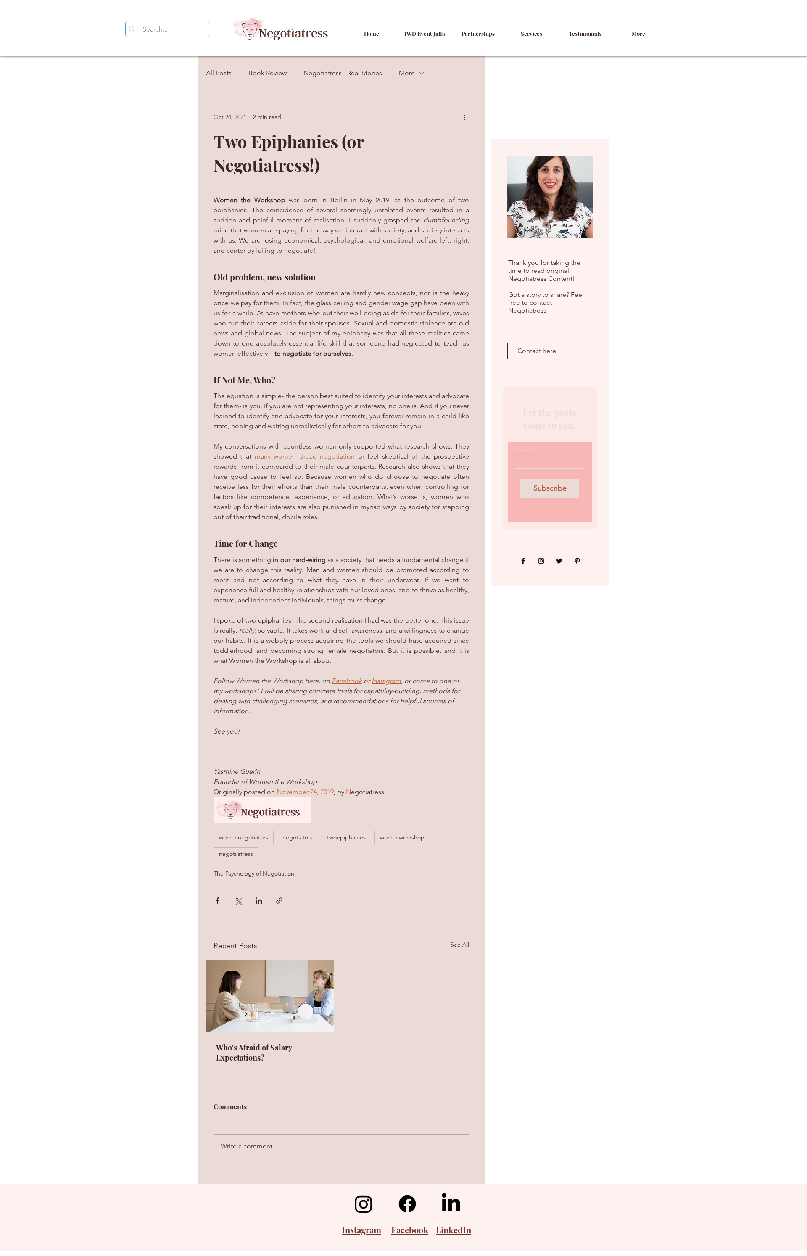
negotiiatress (236, 854)
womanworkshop (402, 837)
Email (522, 449)
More (407, 73)
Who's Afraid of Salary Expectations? (254, 1052)
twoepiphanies (346, 837)
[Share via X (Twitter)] (238, 901)
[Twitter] (559, 561)
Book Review (267, 73)
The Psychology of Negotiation (254, 873)
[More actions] (464, 117)
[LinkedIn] (451, 1204)
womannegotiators (243, 837)
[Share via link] (279, 901)
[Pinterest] (577, 561)
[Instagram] (541, 561)
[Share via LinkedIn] (259, 901)
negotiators (297, 837)
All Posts (219, 73)
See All (460, 944)
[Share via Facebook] (218, 901)
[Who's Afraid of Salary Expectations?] (270, 996)
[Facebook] (523, 561)
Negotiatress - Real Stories (342, 73)
